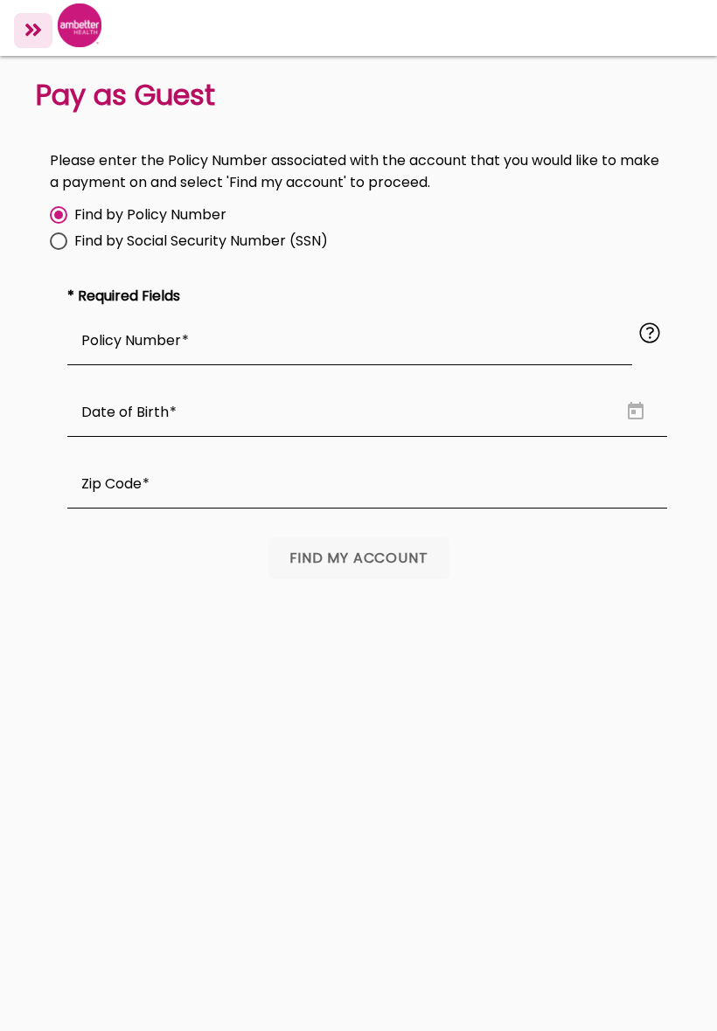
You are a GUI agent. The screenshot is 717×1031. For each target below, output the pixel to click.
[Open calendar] (635, 411)
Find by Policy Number (150, 215)
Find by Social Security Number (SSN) (201, 241)
